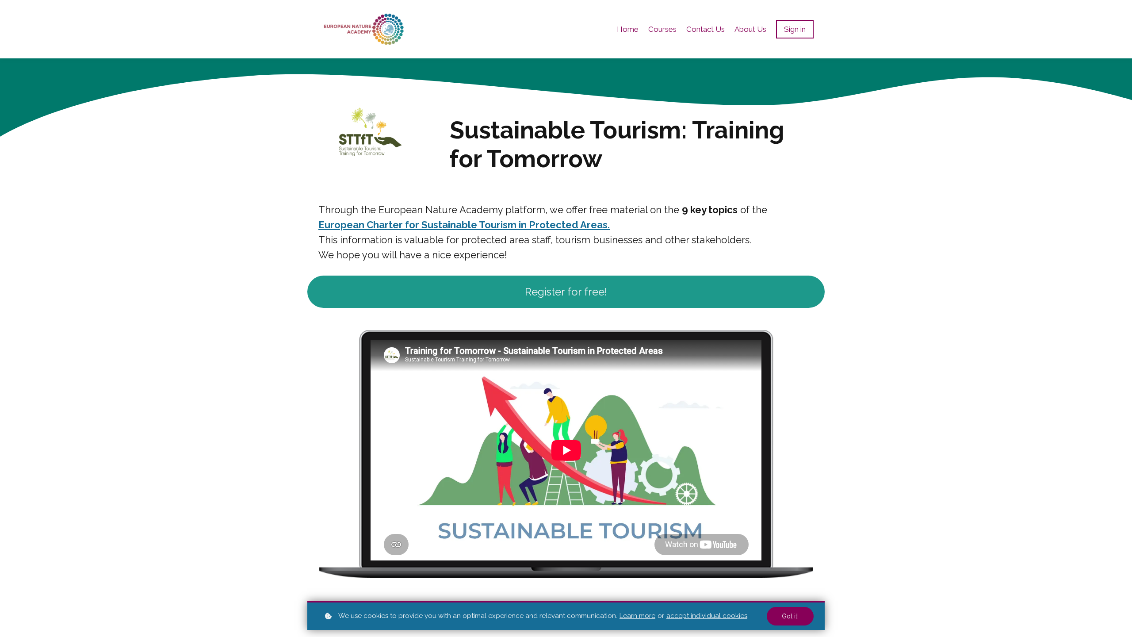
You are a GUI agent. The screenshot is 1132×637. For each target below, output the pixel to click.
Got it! (790, 616)
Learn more (637, 616)
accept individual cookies (706, 616)
